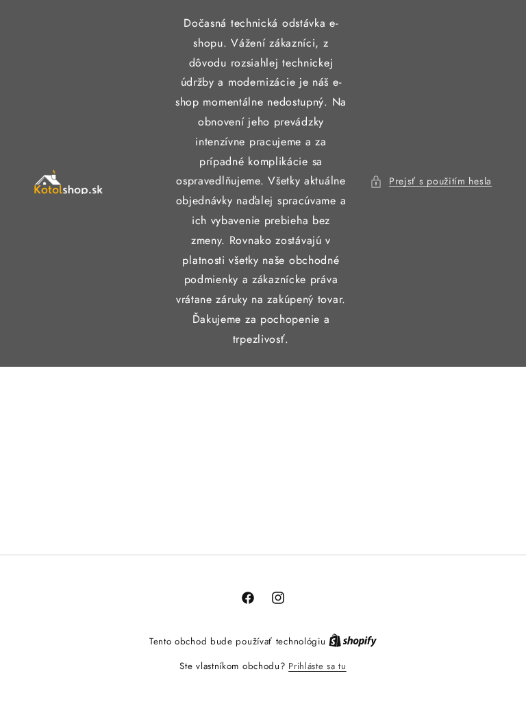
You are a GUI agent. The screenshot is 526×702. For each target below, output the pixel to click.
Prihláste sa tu (317, 666)
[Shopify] (353, 641)
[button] (431, 181)
